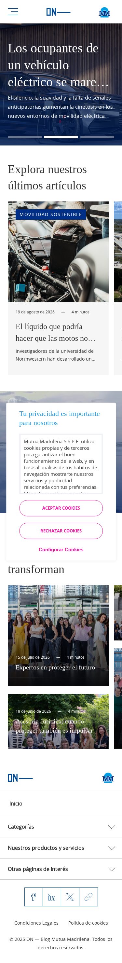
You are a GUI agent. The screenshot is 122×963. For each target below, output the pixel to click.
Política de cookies (88, 923)
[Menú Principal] (13, 12)
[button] (25, 137)
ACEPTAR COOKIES (61, 508)
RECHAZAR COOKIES (61, 531)
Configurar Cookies (61, 549)
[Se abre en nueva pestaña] (108, 778)
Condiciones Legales (36, 923)
